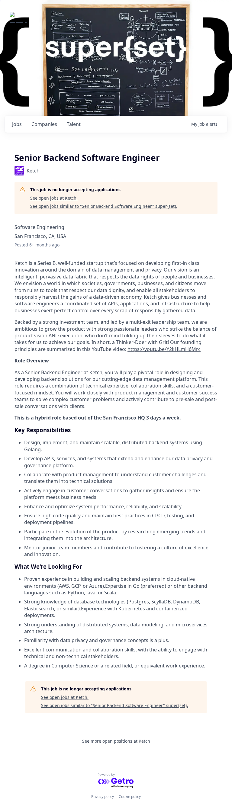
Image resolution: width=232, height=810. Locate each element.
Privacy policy (102, 796)
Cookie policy (130, 796)
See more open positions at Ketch (116, 741)
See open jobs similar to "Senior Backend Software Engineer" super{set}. (103, 206)
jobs (17, 124)
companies (44, 124)
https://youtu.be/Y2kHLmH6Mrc (164, 349)
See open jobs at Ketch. (54, 198)
